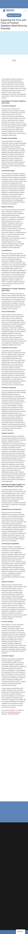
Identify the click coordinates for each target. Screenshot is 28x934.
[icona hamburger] (25, 10)
